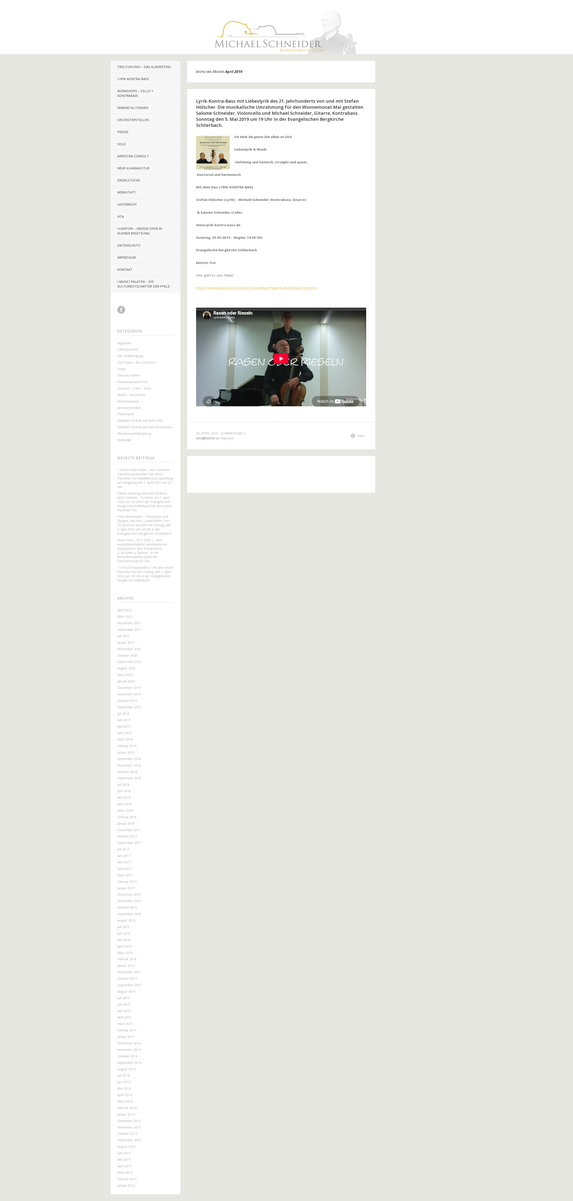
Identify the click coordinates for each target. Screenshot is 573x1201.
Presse (122, 132)
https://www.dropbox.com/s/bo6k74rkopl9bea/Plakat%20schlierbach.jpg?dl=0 (256, 287)
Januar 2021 (126, 642)
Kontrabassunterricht (132, 382)
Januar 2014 (126, 1114)
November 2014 (129, 1050)
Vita (120, 216)
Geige (121, 369)
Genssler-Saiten (128, 375)
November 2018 (129, 765)
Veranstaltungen (132, 108)
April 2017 (124, 869)
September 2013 (129, 1140)
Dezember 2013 (129, 1121)
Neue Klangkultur (133, 168)
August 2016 (126, 920)
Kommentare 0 (233, 433)
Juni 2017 (123, 856)
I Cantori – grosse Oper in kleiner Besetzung (139, 230)
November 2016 (129, 901)
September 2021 (129, 629)
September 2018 (129, 778)
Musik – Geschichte (131, 395)
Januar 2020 (126, 681)
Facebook (121, 310)
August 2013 (126, 1146)
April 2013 (124, 1166)
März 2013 (125, 1172)
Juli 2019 (123, 713)
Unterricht (127, 204)
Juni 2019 (123, 720)
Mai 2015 (124, 1011)
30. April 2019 (207, 433)
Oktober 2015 (127, 978)
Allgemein (124, 343)
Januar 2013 (126, 1185)
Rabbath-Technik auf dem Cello (140, 420)
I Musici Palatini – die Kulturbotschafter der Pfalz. (143, 283)
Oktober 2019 (127, 700)
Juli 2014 (123, 1075)
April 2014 (124, 1095)
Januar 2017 (126, 888)
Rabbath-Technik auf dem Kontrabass (144, 427)
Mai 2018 (124, 797)
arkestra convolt (133, 156)
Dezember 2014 (129, 1043)
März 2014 (125, 1101)
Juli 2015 (123, 998)
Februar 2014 (127, 1108)
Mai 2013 (124, 1159)
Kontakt (124, 269)
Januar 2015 (126, 1037)
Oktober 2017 (127, 836)
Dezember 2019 (129, 688)
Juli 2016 (123, 927)
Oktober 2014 (127, 1056)
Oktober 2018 (127, 772)
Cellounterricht (127, 349)
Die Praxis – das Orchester (136, 362)
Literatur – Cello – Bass (134, 388)
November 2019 (129, 694)
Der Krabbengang (130, 356)
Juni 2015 (123, 1004)
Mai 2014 (124, 1088)
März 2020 (125, 675)
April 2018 (124, 804)
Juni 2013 (123, 1153)
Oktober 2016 (127, 907)
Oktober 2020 (127, 655)
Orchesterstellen (133, 120)
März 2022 (125, 616)
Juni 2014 (123, 1082)
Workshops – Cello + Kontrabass (135, 93)
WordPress (324, 468)
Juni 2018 (123, 791)
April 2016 (124, 946)
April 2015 (124, 1017)
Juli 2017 (123, 849)
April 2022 (124, 610)
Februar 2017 (127, 881)
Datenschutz (128, 245)
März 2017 (125, 875)
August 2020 (126, 668)
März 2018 (125, 810)
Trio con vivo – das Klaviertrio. (144, 67)
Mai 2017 (124, 862)
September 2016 (129, 914)
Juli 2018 (123, 784)
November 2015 (129, 972)
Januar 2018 (126, 823)
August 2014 (126, 1069)
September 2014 (129, 1062)
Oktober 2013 (127, 1133)
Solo (121, 144)
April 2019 (124, 733)
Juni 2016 (123, 933)
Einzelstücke (128, 180)
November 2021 (129, 623)
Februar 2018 (127, 817)
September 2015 (129, 985)
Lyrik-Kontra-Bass (133, 79)
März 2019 (125, 739)
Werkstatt (126, 192)
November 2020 (129, 649)
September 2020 (129, 662)
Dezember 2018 (129, 759)
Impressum (126, 257)
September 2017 (129, 843)
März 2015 (125, 1024)
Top (281, 481)
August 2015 (126, 991)
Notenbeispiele (128, 401)
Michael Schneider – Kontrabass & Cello (269, 468)
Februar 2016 (127, 959)
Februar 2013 (127, 1179)
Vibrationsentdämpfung (134, 433)
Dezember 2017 (129, 830)
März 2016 (125, 953)
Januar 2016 (126, 965)
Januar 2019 (126, 752)
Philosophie (125, 414)
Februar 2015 (127, 1030)
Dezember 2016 (129, 894)
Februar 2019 (127, 746)
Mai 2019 (124, 726)
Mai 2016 (124, 940)
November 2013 (129, 1127)
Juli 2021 (123, 636)
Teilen (360, 436)
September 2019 (129, 707)
